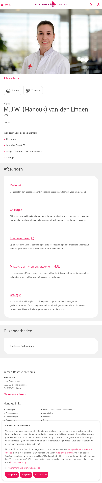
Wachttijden (48, 413)
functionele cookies (64, 453)
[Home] (51, 4)
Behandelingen (12, 417)
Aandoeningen (12, 413)
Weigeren (26, 475)
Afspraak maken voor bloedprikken (57, 410)
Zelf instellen (41, 475)
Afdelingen (10, 410)
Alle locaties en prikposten (15, 394)
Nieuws (46, 420)
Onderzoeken (11, 420)
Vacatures (47, 417)
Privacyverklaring (18, 462)
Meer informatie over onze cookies (24, 468)
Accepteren (12, 475)
